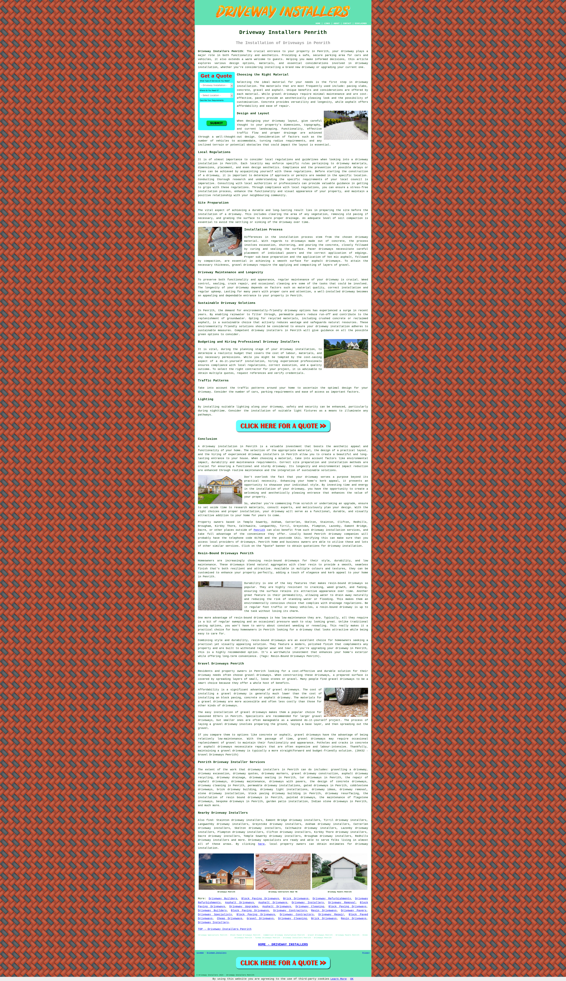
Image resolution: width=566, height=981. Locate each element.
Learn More (338, 978)
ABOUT (336, 23)
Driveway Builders (223, 898)
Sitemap (200, 953)
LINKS (327, 23)
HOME (318, 23)
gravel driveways (285, 94)
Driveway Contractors (290, 910)
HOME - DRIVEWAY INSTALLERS (283, 944)
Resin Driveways (324, 910)
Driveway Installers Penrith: (221, 51)
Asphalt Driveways (239, 902)
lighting (242, 406)
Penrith (259, 530)
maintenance (300, 279)
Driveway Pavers (353, 910)
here (261, 844)
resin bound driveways (244, 797)
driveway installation (332, 326)
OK (351, 978)
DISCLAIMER (361, 23)
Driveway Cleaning (310, 906)
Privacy (366, 953)
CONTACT (347, 23)
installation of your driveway (280, 488)
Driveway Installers (308, 902)
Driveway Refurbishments (332, 898)
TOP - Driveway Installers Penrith (224, 929)
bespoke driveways (230, 801)
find (209, 820)
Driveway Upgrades (243, 906)
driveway (277, 511)
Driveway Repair (331, 914)
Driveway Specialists (215, 914)
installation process (296, 237)
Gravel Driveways (260, 918)
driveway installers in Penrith (273, 454)
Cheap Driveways (229, 918)
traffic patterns (250, 387)
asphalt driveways (326, 260)
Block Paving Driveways (260, 898)
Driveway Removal (341, 902)
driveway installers (267, 330)
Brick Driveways (295, 898)
